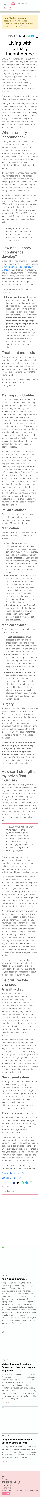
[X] (24, 35)
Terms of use (7, 1488)
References (6, 1186)
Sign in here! (26, 26)
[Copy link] (36, 35)
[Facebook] (19, 36)
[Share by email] (15, 36)
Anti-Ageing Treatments (14, 1279)
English (5, 1494)
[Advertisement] (20, 1217)
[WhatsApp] (28, 36)
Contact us (6, 1479)
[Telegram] (32, 36)
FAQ (3, 1474)
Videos (4, 1476)
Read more (5, 1327)
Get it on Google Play (11, 1178)
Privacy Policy (8, 1485)
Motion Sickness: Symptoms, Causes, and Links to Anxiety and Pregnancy (19, 1367)
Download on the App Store (14, 1173)
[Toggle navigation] (5, 4)
